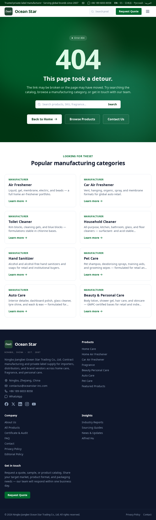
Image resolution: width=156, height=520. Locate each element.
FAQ (7, 438)
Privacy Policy (13, 449)
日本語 (128, 3)
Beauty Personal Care (95, 370)
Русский (138, 3)
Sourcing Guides (92, 427)
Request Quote (128, 11)
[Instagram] (27, 404)
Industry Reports (92, 422)
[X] (13, 404)
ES (121, 3)
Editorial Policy (14, 454)
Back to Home (42, 119)
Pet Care (87, 381)
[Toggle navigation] (147, 11)
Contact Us (116, 119)
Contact (9, 443)
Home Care (89, 349)
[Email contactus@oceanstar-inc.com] (83, 3)
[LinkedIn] (20, 404)
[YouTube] (34, 404)
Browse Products (82, 119)
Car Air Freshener (93, 359)
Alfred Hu (88, 438)
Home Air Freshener (94, 354)
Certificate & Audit (16, 433)
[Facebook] (6, 404)
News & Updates (92, 433)
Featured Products (93, 386)
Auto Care (88, 375)
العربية (148, 3)
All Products (12, 427)
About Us (10, 422)
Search (112, 104)
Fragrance (88, 365)
